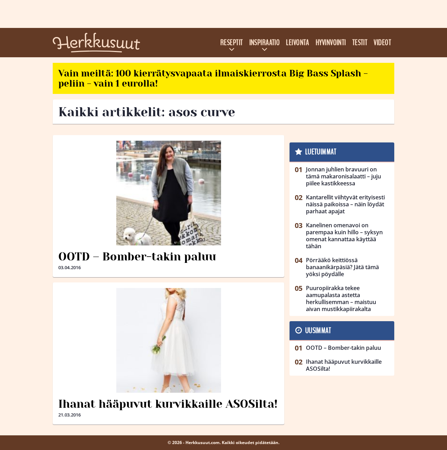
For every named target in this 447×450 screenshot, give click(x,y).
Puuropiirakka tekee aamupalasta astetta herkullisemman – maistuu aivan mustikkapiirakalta (341, 298)
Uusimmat (318, 330)
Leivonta (297, 42)
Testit (360, 42)
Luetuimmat (320, 152)
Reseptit (231, 42)
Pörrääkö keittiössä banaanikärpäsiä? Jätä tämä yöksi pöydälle (342, 267)
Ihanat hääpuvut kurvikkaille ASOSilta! (168, 404)
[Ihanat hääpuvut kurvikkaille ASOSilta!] (168, 340)
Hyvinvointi (331, 42)
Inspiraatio (264, 42)
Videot (382, 42)
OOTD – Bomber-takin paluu (137, 256)
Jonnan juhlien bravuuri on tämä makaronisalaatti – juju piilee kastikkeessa (343, 176)
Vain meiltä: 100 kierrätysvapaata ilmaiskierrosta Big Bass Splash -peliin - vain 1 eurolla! (213, 78)
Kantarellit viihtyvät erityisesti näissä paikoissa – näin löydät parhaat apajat (345, 204)
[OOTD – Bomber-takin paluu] (168, 193)
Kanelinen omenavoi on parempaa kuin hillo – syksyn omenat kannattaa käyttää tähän (344, 235)
